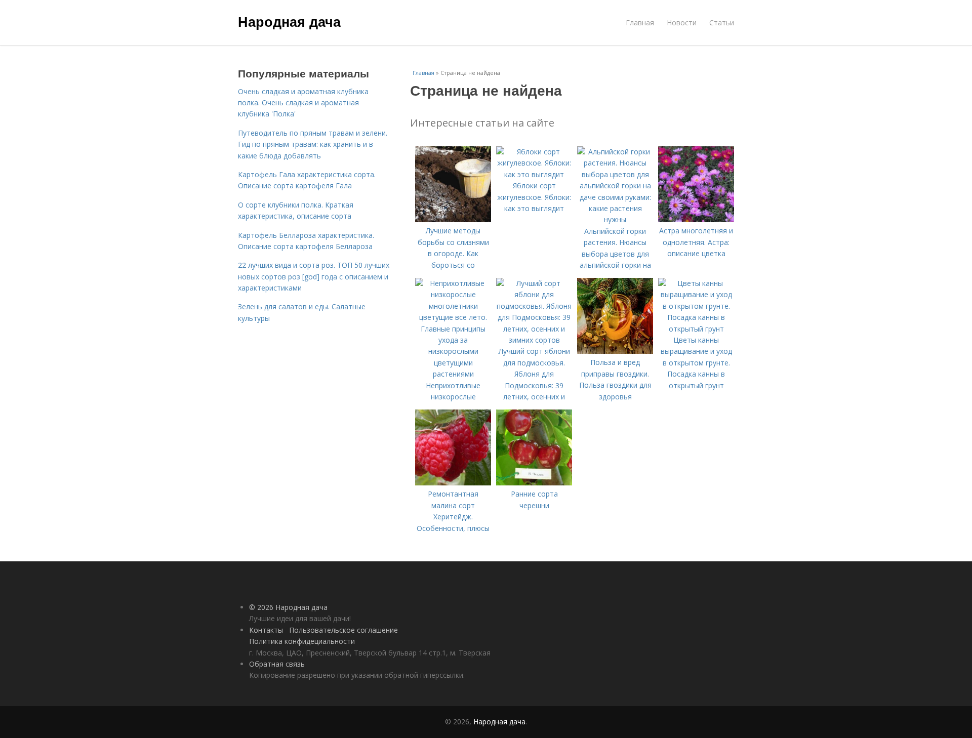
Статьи (721, 22)
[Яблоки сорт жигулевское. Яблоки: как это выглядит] (534, 174)
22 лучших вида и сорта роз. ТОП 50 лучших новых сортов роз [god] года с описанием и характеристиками (313, 276)
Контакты (266, 630)
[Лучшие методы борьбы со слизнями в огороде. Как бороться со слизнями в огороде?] (453, 219)
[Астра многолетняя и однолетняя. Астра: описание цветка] (696, 219)
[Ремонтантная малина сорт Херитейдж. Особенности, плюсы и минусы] (453, 482)
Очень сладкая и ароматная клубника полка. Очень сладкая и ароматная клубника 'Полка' (303, 103)
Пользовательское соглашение (343, 630)
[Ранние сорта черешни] (534, 482)
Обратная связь (277, 664)
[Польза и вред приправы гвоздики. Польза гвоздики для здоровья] (615, 351)
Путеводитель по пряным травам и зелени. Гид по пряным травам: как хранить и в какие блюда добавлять (312, 144)
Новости (682, 22)
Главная (640, 22)
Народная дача (289, 21)
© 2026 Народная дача (288, 607)
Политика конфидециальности (302, 641)
